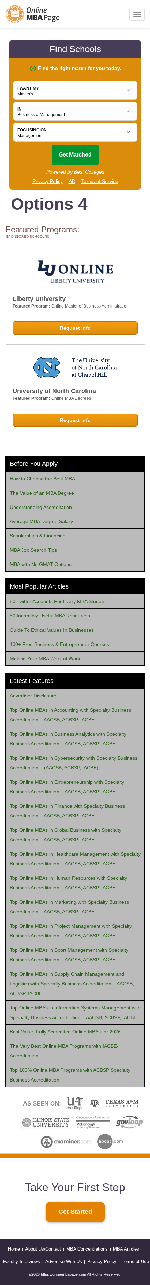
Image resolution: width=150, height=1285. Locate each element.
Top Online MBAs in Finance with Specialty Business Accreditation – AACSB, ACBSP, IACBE (67, 811)
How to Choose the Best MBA (42, 478)
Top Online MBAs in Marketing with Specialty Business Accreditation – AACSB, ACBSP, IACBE (69, 907)
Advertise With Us (63, 1261)
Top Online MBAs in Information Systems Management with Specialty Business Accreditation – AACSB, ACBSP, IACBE (75, 1012)
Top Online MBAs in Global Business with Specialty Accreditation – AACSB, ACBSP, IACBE (65, 835)
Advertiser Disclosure (33, 696)
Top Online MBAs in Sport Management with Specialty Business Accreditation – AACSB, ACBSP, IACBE (69, 955)
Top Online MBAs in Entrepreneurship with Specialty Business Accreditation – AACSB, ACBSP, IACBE (67, 787)
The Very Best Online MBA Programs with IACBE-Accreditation (64, 1051)
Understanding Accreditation (41, 507)
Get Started (75, 1211)
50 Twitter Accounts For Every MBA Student (58, 601)
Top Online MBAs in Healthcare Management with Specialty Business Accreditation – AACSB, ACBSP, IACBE (75, 859)
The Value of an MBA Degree (42, 493)
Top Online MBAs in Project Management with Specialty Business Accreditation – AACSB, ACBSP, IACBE (71, 931)
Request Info (75, 328)
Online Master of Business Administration (90, 306)
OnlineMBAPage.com (33, 14)
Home (14, 1249)
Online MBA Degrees (71, 398)
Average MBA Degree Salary (41, 521)
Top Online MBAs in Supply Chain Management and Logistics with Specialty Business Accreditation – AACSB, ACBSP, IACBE (72, 983)
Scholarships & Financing (38, 535)
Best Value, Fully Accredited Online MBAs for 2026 (65, 1032)
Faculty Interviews (21, 1261)
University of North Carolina (54, 391)
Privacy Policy (102, 1261)
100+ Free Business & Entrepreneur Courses (59, 644)
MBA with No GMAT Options (41, 564)
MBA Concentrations (87, 1249)
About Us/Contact (43, 1249)
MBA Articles (126, 1249)
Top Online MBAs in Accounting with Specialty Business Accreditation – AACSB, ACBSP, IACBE (70, 715)
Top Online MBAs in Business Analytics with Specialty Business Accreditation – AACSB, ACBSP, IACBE (68, 739)
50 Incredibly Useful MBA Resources (50, 615)
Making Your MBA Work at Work (45, 658)
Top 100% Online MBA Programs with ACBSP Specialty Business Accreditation (70, 1075)
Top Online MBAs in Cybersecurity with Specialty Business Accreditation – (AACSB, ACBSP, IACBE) (73, 763)
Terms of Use (135, 1261)
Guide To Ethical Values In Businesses (52, 630)
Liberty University (39, 298)
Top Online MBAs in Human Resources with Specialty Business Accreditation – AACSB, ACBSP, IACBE (68, 883)
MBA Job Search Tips (33, 550)
